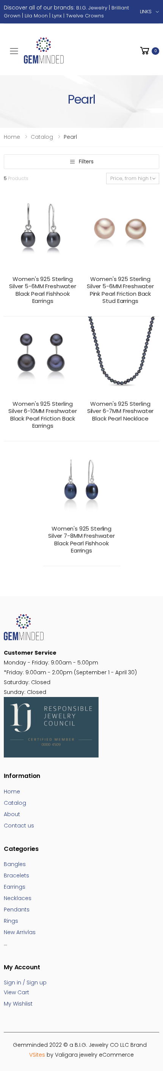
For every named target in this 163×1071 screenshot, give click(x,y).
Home (12, 137)
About (12, 814)
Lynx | (59, 15)
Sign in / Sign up (25, 982)
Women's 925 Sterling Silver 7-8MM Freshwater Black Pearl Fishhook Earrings (81, 540)
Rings (11, 921)
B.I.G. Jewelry (91, 7)
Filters (86, 161)
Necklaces (17, 898)
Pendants (17, 909)
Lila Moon (36, 15)
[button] (149, 50)
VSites (37, 1055)
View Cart (16, 992)
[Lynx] (104, 15)
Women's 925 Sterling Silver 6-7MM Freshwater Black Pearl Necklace (120, 411)
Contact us (19, 825)
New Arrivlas (20, 932)
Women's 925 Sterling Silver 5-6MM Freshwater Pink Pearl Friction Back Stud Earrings (120, 290)
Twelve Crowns (85, 15)
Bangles (15, 864)
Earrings (14, 887)
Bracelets (16, 875)
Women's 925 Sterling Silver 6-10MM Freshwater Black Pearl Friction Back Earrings (42, 415)
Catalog (42, 137)
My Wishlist (18, 1003)
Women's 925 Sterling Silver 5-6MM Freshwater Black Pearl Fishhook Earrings (42, 290)
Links (146, 11)
